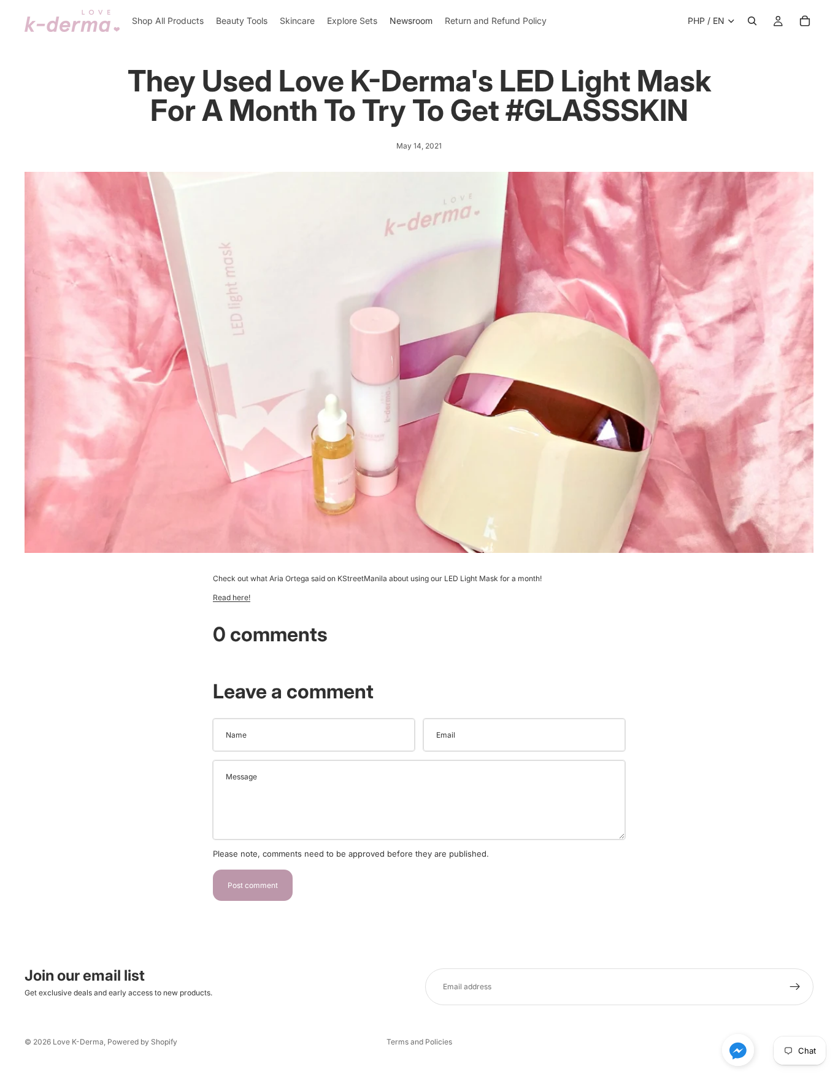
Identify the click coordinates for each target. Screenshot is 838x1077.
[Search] (752, 20)
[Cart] (804, 20)
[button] (738, 1050)
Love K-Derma (78, 1041)
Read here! (231, 597)
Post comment (253, 885)
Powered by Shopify (142, 1041)
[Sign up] (795, 987)
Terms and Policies (419, 1041)
